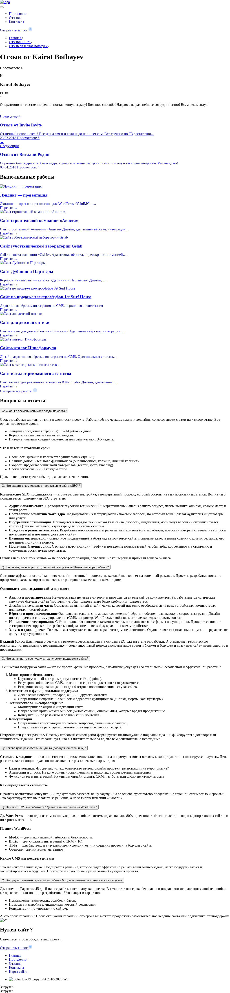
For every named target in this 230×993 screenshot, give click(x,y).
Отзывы (15, 18)
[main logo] (115, 2)
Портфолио (18, 13)
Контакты (16, 22)
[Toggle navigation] (2, 7)
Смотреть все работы (16, 391)
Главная (15, 955)
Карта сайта (18, 971)
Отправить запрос (14, 30)
